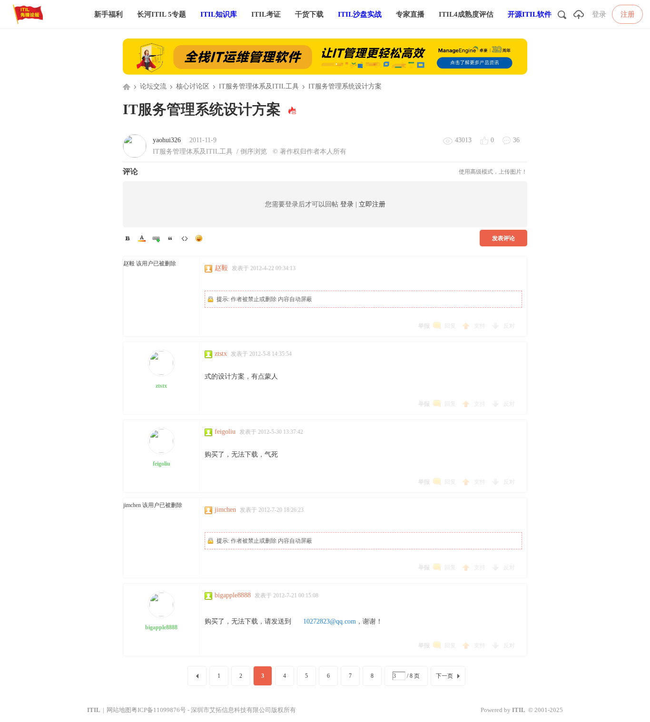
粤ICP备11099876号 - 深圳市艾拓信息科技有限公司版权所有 (213, 709)
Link (156, 238)
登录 (599, 14)
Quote (170, 238)
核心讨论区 (192, 86)
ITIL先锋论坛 (126, 86)
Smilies (199, 238)
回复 (450, 325)
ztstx (161, 385)
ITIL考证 (266, 14)
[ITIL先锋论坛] (30, 26)
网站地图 (119, 709)
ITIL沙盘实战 (360, 14)
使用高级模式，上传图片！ (493, 171)
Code (184, 238)
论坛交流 (153, 86)
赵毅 (221, 268)
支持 (480, 325)
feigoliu (161, 463)
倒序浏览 (253, 151)
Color (142, 238)
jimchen (225, 509)
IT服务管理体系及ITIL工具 (259, 86)
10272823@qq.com (329, 621)
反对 (509, 325)
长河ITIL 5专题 (161, 14)
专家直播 (410, 14)
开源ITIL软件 (530, 14)
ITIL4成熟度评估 (466, 14)
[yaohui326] (135, 145)
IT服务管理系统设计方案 (345, 86)
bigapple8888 (161, 627)
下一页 (444, 676)
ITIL (93, 709)
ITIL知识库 (218, 14)
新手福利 (108, 14)
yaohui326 (167, 140)
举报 (424, 325)
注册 (627, 14)
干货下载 (309, 14)
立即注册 (372, 204)
